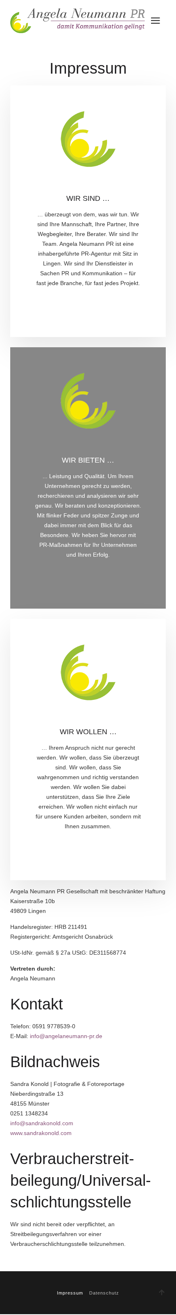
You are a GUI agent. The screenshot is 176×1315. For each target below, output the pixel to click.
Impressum (70, 1292)
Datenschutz (104, 1292)
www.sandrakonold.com (41, 1133)
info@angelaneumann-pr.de (66, 1036)
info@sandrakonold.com (41, 1123)
